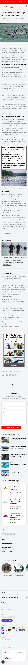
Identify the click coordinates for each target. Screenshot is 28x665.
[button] (3, 662)
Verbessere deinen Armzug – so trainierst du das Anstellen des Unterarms (18, 464)
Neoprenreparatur (6, 555)
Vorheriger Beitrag (8, 384)
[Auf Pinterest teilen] (10, 375)
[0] (25, 7)
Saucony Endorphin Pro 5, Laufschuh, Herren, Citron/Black (17, 487)
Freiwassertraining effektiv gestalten (14, 257)
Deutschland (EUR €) (6, 610)
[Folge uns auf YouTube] (14, 534)
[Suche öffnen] (19, 7)
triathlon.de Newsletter (7, 543)
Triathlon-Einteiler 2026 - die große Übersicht (18, 472)
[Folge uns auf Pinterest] (11, 534)
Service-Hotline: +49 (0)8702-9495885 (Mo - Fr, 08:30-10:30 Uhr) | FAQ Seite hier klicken (14, 2)
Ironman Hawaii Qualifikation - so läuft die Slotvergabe (18, 447)
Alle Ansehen (14, 365)
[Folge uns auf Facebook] (2, 534)
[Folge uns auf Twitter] (5, 534)
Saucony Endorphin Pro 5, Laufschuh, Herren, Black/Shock (17, 515)
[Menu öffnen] (2, 6)
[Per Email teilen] (15, 375)
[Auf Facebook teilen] (7, 375)
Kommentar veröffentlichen (11, 427)
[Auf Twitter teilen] (13, 375)
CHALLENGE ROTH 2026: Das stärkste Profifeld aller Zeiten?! (18, 439)
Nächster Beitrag (20, 384)
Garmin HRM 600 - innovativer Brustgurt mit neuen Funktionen (18, 455)
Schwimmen (4, 18)
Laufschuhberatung (6, 551)
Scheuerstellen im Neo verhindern (12, 260)
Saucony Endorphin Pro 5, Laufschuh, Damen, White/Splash (17, 501)
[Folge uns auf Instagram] (8, 534)
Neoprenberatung (6, 547)
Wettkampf (17, 371)
